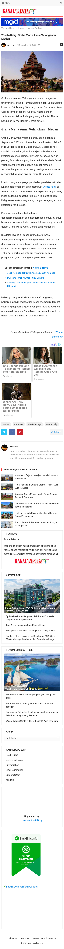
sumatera (18, 424)
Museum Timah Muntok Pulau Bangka (25, 277)
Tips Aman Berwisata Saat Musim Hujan (25, 625)
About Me (13, 938)
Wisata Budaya (35, 28)
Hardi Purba (12, 755)
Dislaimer (25, 938)
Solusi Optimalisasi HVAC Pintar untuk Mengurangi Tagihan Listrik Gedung (30, 609)
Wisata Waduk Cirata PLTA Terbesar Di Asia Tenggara (32, 721)
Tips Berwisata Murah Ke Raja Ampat (23, 689)
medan (6, 424)
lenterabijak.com (14, 760)
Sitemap (52, 938)
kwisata (10, 45)
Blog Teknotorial (14, 770)
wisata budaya (35, 424)
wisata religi (50, 186)
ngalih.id (10, 779)
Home (21, 28)
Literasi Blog (12, 765)
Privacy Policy (39, 938)
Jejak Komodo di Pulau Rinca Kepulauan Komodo (31, 273)
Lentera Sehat (13, 775)
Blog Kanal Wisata (35, 943)
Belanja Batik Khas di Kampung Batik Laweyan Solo (30, 630)
